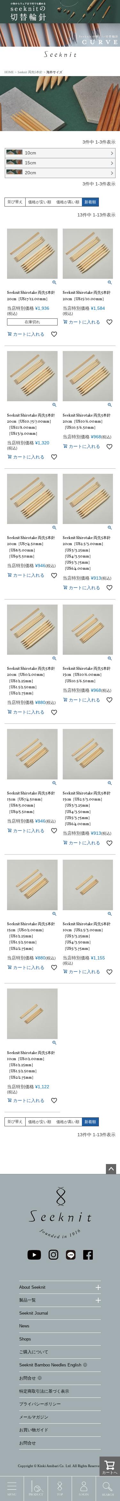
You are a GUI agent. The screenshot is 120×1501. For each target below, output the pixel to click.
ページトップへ (111, 1169)
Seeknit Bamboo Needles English (50, 1365)
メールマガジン (33, 1417)
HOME (9, 72)
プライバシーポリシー (40, 1404)
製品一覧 (27, 1300)
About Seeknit (32, 1287)
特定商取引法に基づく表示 (44, 1391)
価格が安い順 (39, 202)
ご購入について (33, 1351)
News (24, 1326)
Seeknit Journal (33, 1313)
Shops (25, 1339)
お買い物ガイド (33, 1429)
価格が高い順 (67, 202)
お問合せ (27, 1378)
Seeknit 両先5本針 (30, 72)
